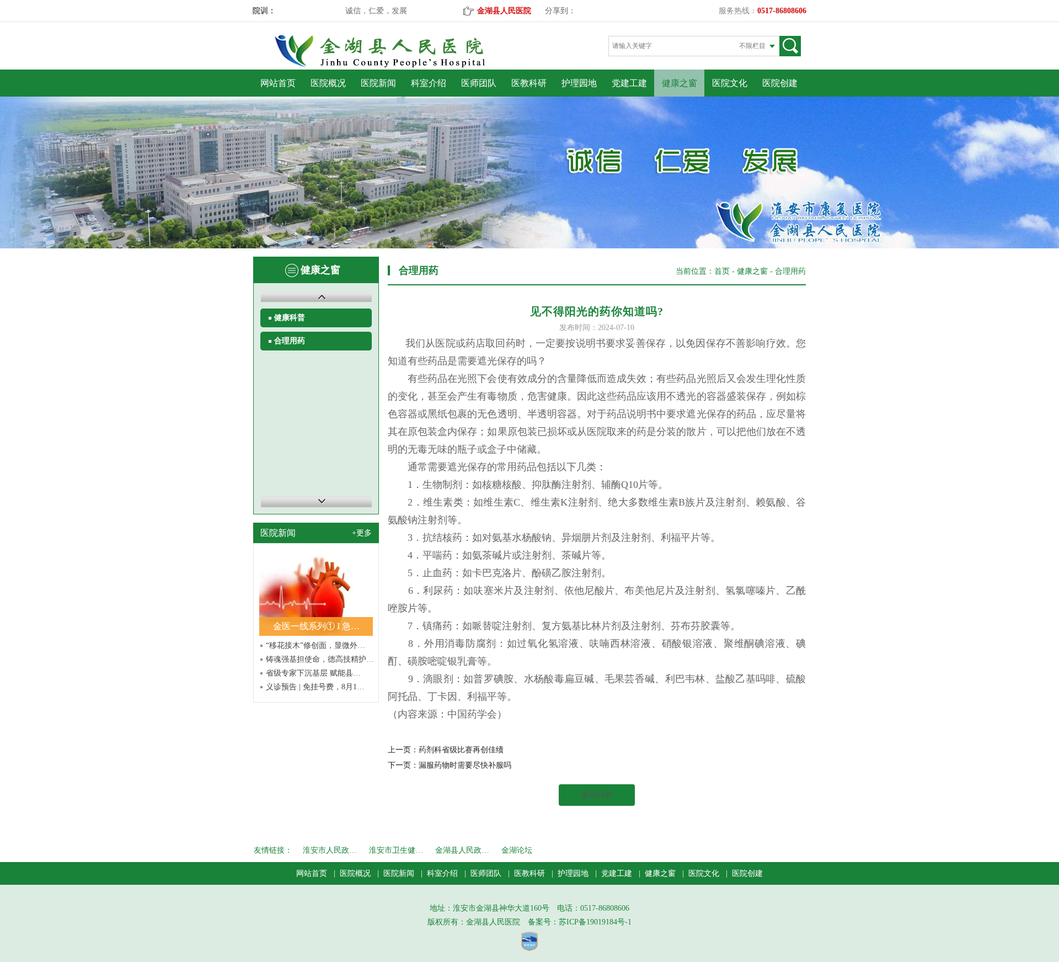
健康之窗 (679, 83)
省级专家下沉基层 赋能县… (313, 673)
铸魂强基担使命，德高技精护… (320, 659)
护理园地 (579, 83)
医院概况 (328, 83)
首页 (722, 271)
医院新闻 (378, 83)
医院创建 (780, 83)
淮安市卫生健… (396, 850)
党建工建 (629, 83)
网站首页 (278, 83)
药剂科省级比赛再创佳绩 (461, 750)
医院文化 (729, 83)
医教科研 (529, 83)
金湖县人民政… (462, 850)
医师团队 (478, 83)
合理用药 (289, 341)
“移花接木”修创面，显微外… (315, 645)
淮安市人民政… (330, 850)
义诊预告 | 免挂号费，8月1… (315, 687)
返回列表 (596, 795)
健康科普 (289, 317)
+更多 (362, 533)
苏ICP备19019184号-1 (595, 922)
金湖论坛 (516, 850)
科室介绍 (428, 83)
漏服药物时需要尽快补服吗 (465, 765)
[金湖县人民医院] (399, 65)
